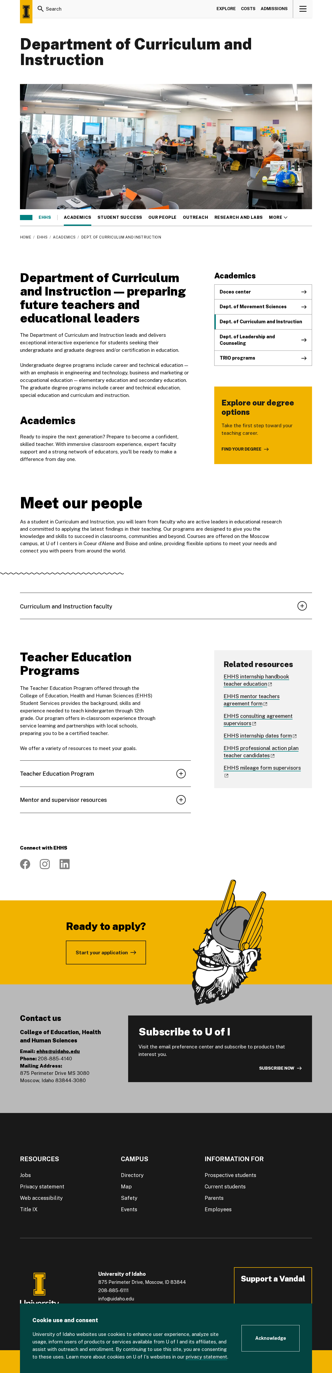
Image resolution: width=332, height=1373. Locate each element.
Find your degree (241, 449)
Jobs (25, 1175)
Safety (129, 1198)
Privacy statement (42, 1186)
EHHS (45, 217)
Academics (77, 217)
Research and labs (239, 217)
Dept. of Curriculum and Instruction (261, 321)
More (278, 217)
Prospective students (230, 1175)
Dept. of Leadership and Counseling (247, 340)
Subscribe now (276, 1068)
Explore (226, 8)
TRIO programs (237, 358)
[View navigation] (303, 9)
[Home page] (26, 11)
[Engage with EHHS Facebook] (25, 864)
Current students (225, 1186)
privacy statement (206, 1357)
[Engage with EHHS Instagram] (45, 864)
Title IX (29, 1209)
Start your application (102, 952)
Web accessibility (41, 1198)
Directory (132, 1175)
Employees (218, 1209)
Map (126, 1186)
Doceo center (235, 292)
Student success (120, 217)
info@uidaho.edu (116, 1298)
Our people (162, 217)
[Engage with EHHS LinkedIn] (64, 864)
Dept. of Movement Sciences (253, 306)
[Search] (41, 9)
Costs (248, 8)
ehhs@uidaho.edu (58, 1051)
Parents (214, 1198)
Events (129, 1209)
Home (25, 237)
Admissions (274, 8)
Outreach (195, 217)
